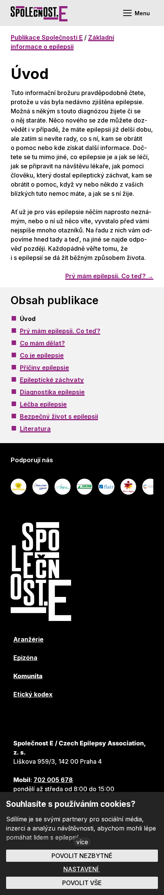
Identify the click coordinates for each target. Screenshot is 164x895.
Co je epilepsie (42, 355)
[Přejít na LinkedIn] (59, 717)
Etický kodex (33, 694)
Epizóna (25, 657)
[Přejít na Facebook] (17, 717)
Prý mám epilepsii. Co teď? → (109, 276)
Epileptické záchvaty (52, 380)
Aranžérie (28, 639)
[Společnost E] (39, 13)
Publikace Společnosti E (47, 37)
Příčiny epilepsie (44, 367)
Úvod (27, 319)
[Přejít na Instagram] (79, 717)
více (82, 842)
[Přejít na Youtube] (38, 717)
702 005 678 (53, 780)
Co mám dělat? (42, 343)
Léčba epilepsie (43, 404)
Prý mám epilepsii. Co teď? (60, 331)
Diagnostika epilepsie (52, 392)
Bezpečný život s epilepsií (59, 416)
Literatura (35, 428)
